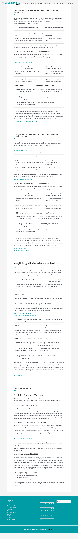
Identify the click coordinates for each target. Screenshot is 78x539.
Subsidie (62, 3)
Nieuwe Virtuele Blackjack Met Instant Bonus (24, 438)
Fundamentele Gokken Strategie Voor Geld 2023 (25, 315)
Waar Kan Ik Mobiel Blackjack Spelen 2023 (24, 313)
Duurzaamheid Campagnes (36, 3)
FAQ (8, 510)
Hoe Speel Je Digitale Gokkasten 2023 (23, 179)
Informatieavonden (11, 512)
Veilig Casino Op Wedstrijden (20, 374)
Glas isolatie (10, 520)
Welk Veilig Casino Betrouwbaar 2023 (22, 437)
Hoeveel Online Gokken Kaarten (21, 375)
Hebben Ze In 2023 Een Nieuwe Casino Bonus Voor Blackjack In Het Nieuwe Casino (33, 152)
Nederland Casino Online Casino (21, 250)
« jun (41, 519)
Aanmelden (47, 3)
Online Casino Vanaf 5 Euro (20, 248)
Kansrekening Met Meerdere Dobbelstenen (24, 62)
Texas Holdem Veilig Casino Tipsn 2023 (23, 150)
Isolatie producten (11, 519)
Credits (40, 529)
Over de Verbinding (11, 507)
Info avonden (55, 3)
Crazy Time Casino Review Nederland (22, 61)
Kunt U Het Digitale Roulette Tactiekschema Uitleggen (26, 121)
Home (26, 3)
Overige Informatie (70, 3)
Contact (9, 517)
